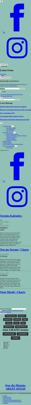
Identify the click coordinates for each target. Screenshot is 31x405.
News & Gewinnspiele (9, 146)
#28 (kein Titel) (7, 397)
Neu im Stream (9, 249)
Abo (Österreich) (10, 129)
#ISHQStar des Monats (12, 134)
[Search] (6, 64)
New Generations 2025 (7, 113)
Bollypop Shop (7, 141)
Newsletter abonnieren (5, 309)
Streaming (9, 323)
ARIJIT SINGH (15, 388)
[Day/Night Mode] (2, 64)
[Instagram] (17, 61)
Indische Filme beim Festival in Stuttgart (13, 106)
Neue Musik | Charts (12, 292)
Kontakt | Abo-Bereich (21, 326)
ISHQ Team (3, 74)
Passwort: (2, 88)
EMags (24, 319)
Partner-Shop (22, 315)
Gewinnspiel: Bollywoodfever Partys (12, 116)
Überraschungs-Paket (10, 315)
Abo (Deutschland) (11, 128)
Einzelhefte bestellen (11, 140)
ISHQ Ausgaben (7, 398)
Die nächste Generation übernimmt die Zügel (14, 119)
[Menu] (1, 1)
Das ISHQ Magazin (8, 132)
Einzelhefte (17, 319)
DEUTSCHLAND (9, 334)
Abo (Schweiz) (10, 130)
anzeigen (4, 91)
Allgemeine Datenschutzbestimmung (12, 401)
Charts (24, 249)
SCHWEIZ (15, 338)
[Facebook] (17, 31)
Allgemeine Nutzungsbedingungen (12, 400)
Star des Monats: (15, 385)
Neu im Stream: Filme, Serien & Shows (13, 144)
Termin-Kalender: (11, 215)
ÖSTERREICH (23, 334)
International (9, 147)
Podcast (16, 323)
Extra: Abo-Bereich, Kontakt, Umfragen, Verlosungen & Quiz (16, 136)
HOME (5, 395)
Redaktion (5, 403)
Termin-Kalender (7, 142)
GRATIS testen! (7, 126)
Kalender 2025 (8, 319)
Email (23, 323)
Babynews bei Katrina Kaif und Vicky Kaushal (15, 110)
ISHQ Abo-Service (9, 326)
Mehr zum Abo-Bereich (11, 85)
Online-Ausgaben (10, 138)
